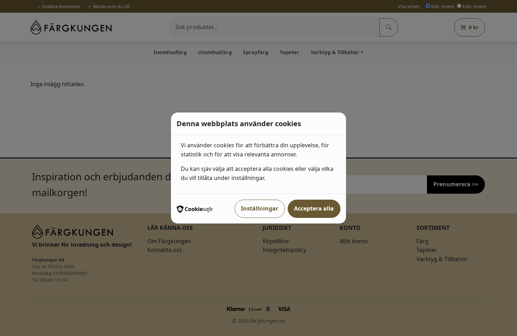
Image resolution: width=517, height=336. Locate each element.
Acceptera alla (314, 208)
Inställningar (259, 208)
